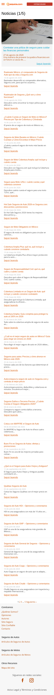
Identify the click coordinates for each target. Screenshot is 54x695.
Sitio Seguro (7, 622)
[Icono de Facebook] (22, 680)
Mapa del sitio (8, 667)
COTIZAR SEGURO (40, 4)
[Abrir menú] (3, 4)
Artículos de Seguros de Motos (16, 654)
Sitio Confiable (8, 625)
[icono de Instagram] (31, 680)
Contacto (6, 628)
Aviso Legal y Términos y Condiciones (27, 689)
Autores (5, 618)
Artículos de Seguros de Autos (16, 641)
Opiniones (6, 615)
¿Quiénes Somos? (10, 611)
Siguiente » (31, 602)
